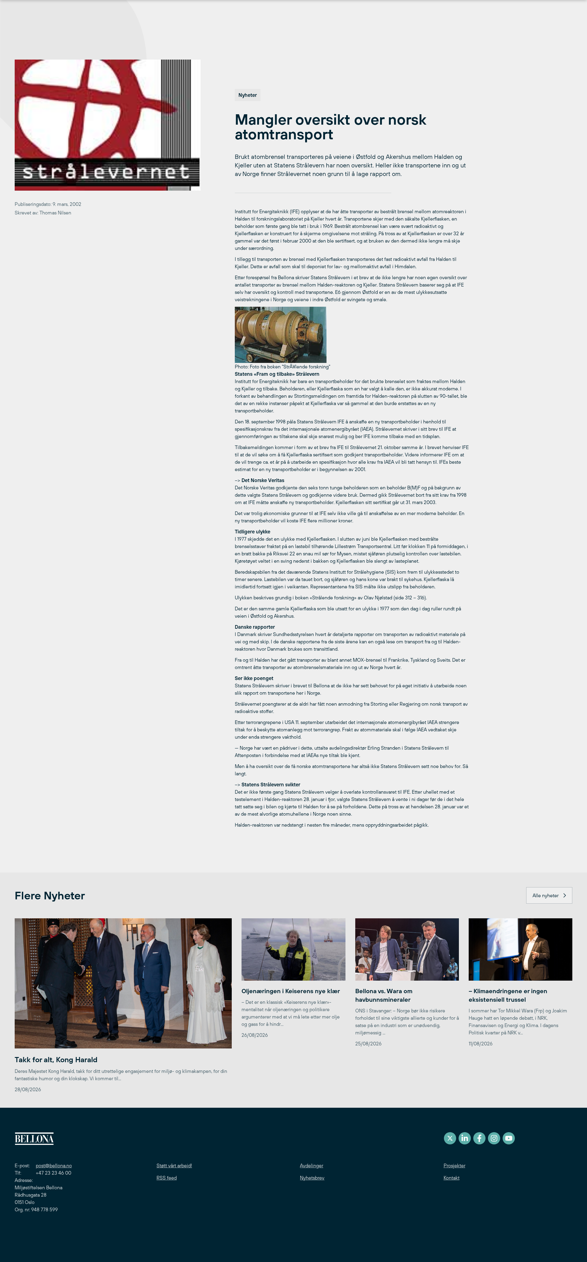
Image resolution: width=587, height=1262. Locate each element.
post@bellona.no (54, 1165)
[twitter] (450, 1138)
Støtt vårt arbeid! (174, 1165)
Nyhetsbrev (312, 1177)
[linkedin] (465, 1138)
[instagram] (494, 1138)
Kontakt (452, 1177)
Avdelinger (311, 1165)
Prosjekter (454, 1165)
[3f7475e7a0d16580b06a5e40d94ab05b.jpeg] (352, 335)
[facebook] (479, 1138)
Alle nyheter (546, 895)
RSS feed (167, 1177)
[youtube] (509, 1138)
